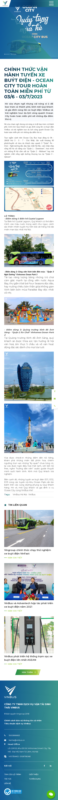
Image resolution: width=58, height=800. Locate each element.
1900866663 (14, 735)
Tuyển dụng (35, 779)
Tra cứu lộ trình (12, 774)
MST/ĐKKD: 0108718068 (20, 756)
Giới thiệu (33, 774)
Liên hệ (7, 783)
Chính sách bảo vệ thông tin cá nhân (23, 720)
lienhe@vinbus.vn (17, 740)
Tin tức (13, 54)
